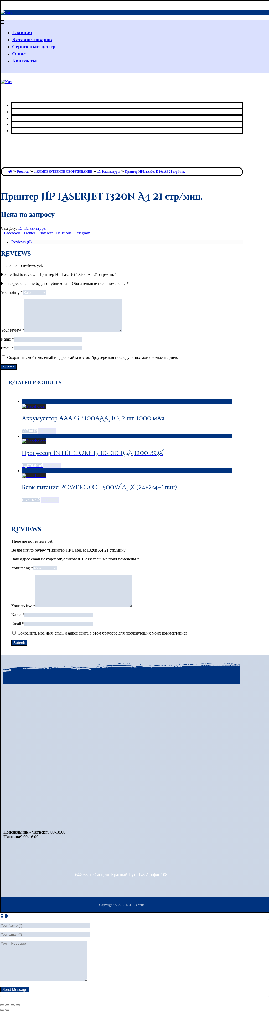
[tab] (127, 242)
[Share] (7, 1005)
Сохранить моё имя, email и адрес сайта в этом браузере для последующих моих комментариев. (92, 357)
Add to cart (46, 431)
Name (7, 339)
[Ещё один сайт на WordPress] (6, 12)
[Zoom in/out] (18, 1005)
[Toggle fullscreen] (13, 1005)
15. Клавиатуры (32, 228)
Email (7, 348)
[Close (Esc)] (2, 1005)
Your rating (12, 292)
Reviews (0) (21, 242)
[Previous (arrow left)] (2, 1010)
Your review (12, 330)
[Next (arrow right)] (7, 1010)
